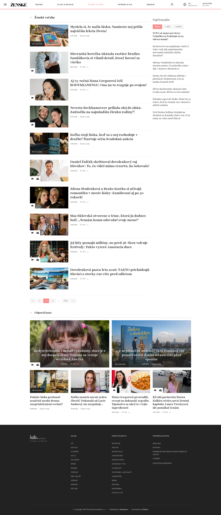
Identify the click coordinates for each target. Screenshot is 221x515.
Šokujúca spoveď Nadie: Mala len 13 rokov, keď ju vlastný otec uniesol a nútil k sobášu (172, 102)
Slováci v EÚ (117, 493)
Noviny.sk (116, 443)
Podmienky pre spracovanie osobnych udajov (170, 453)
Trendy (39, 5)
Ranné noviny (118, 460)
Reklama (157, 443)
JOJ (72, 443)
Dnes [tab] (157, 27)
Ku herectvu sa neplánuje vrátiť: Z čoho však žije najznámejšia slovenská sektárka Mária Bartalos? (171, 51)
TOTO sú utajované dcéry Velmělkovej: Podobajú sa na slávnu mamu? (168, 36)
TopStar (74, 472)
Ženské (74, 468)
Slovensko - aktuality (122, 472)
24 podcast (116, 468)
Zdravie (151, 5)
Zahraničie (117, 476)
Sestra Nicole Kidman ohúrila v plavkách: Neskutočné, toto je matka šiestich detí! (169, 78)
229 (65, 301)
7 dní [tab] (167, 27)
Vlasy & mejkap (65, 5)
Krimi (114, 480)
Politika (115, 484)
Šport (73, 464)
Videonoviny (117, 456)
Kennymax (124, 509)
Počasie (74, 489)
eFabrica (145, 509)
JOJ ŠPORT (75, 452)
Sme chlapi (76, 476)
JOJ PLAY (74, 447)
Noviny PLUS (117, 452)
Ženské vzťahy (96, 5)
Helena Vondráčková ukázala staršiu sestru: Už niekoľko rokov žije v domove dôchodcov (171, 65)
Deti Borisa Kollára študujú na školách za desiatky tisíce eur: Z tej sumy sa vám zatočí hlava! (171, 115)
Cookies (156, 458)
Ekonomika (117, 489)
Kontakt (156, 447)
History (74, 484)
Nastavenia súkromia (162, 463)
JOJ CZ (73, 456)
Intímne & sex (125, 5)
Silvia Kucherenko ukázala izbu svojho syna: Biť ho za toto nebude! (171, 90)
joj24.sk (115, 447)
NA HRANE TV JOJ (118, 464)
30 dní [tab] (178, 27)
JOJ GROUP (75, 460)
